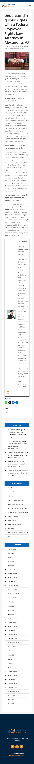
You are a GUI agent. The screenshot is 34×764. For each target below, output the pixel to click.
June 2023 (11, 704)
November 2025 (13, 586)
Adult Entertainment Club (16, 500)
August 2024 (12, 647)
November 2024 (13, 635)
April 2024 (11, 663)
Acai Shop (11, 488)
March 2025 (12, 618)
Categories (16, 738)
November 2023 (13, 683)
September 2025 (13, 594)
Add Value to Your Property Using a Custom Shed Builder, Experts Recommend (17, 464)
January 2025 (12, 626)
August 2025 (12, 598)
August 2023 (12, 696)
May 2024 (11, 659)
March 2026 (12, 569)
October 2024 (12, 639)
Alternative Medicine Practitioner (18, 512)
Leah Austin (10, 46)
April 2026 (11, 565)
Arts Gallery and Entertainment (18, 533)
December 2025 (13, 582)
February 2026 (12, 573)
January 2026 (12, 577)
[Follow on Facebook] (13, 746)
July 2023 (11, 700)
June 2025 (11, 606)
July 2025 (11, 602)
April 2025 (11, 614)
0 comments (19, 48)
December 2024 (13, 631)
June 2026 (11, 557)
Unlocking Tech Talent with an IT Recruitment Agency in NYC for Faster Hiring (18, 473)
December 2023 (13, 679)
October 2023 (12, 688)
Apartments (12, 520)
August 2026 (12, 549)
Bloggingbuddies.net (17, 756)
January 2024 (12, 675)
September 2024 (13, 643)
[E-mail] (8, 393)
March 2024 (12, 667)
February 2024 (12, 671)
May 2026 (11, 561)
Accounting (11, 492)
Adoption (11, 496)
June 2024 (11, 655)
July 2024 (11, 651)
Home (8, 738)
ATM (9, 537)
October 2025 (12, 590)
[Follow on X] (17, 746)
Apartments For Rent (14, 525)
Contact (17, 741)
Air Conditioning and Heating (17, 508)
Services (25, 738)
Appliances (11, 529)
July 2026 (11, 553)
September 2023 (13, 692)
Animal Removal (13, 516)
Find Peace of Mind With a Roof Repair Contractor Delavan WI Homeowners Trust (18, 455)
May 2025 (11, 610)
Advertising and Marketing (16, 504)
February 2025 (12, 622)
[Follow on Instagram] (21, 746)
